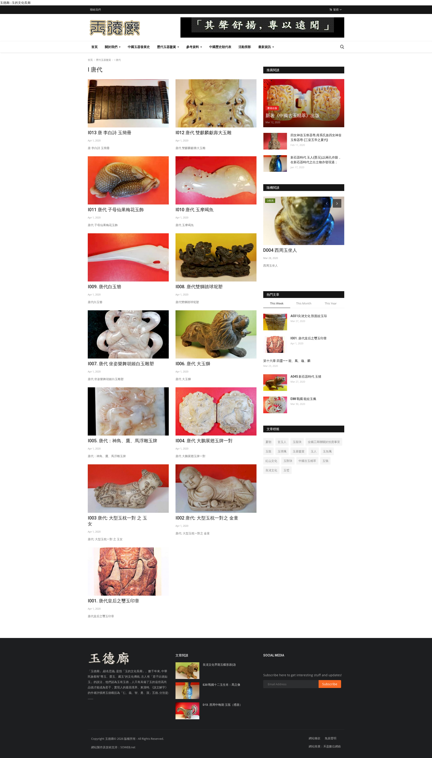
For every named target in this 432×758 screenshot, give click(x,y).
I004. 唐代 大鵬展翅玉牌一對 (204, 440)
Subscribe (329, 684)
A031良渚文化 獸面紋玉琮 (308, 316)
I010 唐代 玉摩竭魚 (195, 209)
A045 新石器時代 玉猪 (305, 376)
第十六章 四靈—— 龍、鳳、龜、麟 (286, 361)
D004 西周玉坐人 (280, 250)
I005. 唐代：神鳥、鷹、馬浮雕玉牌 (122, 440)
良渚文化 (271, 470)
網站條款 (314, 738)
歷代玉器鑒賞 (103, 59)
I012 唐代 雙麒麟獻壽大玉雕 (204, 132)
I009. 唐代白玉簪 (104, 286)
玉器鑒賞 (298, 451)
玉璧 (286, 470)
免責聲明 (330, 738)
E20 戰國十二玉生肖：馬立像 (221, 684)
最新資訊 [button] (265, 47)
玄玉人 (282, 442)
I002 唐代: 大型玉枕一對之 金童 (207, 518)
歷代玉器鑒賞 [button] (167, 47)
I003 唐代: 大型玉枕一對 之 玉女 (117, 521)
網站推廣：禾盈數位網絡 (325, 746)
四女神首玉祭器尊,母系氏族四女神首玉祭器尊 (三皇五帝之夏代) (316, 137)
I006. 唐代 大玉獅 (193, 363)
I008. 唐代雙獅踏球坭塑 (199, 286)
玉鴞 (325, 461)
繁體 (335, 9)
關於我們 (111, 47)
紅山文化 (271, 461)
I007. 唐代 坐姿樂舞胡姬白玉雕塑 (121, 363)
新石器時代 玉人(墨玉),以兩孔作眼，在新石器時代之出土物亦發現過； (315, 160)
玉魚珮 (327, 451)
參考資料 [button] (193, 47)
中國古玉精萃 (307, 461)
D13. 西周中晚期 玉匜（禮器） (222, 704)
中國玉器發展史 (139, 47)
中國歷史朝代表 (220, 47)
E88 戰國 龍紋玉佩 (303, 399)
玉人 (314, 451)
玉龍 (268, 451)
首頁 (94, 47)
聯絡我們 (95, 9)
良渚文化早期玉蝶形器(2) (219, 664)
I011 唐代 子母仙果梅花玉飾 (116, 209)
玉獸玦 (288, 461)
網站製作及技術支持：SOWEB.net (113, 747)
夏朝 (268, 442)
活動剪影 (244, 47)
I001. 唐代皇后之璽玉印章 (113, 601)
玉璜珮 (282, 451)
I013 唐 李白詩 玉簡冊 (109, 132)
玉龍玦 (297, 442)
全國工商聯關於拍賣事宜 (324, 442)
